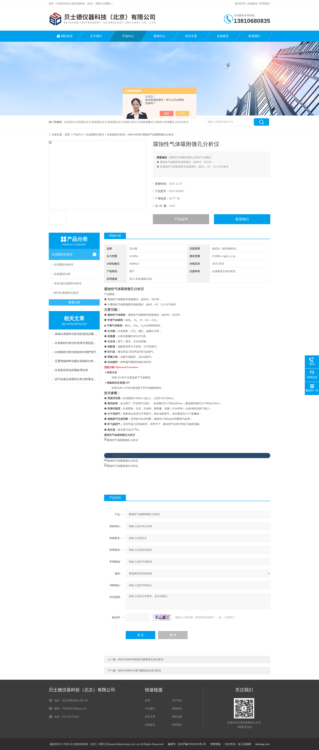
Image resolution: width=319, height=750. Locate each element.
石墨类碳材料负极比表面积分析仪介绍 (76, 361)
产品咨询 (181, 219)
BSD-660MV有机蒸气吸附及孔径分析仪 (141, 659)
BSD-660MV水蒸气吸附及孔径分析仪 (139, 670)
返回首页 (240, 3)
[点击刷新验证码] (162, 617)
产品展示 (150, 708)
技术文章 (191, 36)
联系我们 (265, 3)
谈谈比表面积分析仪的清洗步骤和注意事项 (76, 333)
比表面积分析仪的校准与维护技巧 (75, 352)
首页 (67, 134)
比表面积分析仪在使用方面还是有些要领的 (76, 342)
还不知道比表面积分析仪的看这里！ (76, 379)
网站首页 (67, 36)
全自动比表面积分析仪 (68, 283)
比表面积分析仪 (95, 134)
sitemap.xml (262, 744)
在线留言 (252, 3)
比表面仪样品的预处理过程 (71, 370)
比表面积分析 (62, 273)
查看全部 (74, 302)
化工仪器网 (244, 744)
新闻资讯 (177, 708)
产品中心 (128, 36)
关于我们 (96, 36)
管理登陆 (215, 744)
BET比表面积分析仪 (66, 292)
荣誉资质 (177, 716)
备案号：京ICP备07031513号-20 (187, 744)
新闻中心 (159, 36)
